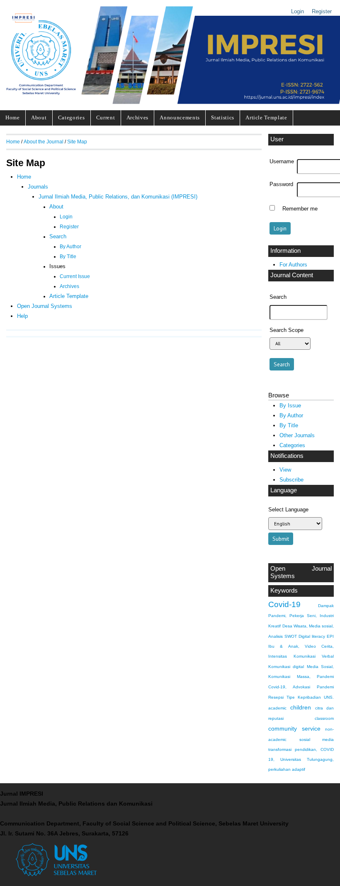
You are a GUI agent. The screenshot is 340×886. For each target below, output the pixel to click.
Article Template (266, 117)
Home (12, 117)
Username (282, 162)
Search (57, 237)
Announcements (180, 117)
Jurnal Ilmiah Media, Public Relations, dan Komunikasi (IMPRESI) (118, 197)
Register (322, 11)
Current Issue (75, 276)
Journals (38, 187)
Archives (137, 117)
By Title (288, 425)
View (285, 470)
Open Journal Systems (301, 572)
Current (105, 117)
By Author (291, 415)
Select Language (288, 509)
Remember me (300, 209)
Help (22, 316)
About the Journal (43, 141)
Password (281, 184)
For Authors (293, 264)
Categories (71, 117)
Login (297, 11)
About (38, 117)
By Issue (290, 405)
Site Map (77, 141)
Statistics (222, 117)
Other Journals (297, 435)
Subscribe (291, 480)
